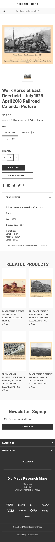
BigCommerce (32, 535)
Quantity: (7, 151)
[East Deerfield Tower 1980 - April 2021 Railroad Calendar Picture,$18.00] (14, 288)
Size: (4, 127)
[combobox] (27, 11)
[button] (35, 120)
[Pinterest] (24, 185)
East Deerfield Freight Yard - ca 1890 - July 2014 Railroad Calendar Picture (40, 379)
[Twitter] (19, 185)
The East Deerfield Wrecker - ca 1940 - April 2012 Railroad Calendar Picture (39, 316)
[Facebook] (3, 185)
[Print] (14, 185)
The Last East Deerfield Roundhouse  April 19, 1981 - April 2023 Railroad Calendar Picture (14, 380)
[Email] (8, 185)
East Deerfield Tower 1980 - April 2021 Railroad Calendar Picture (13, 316)
